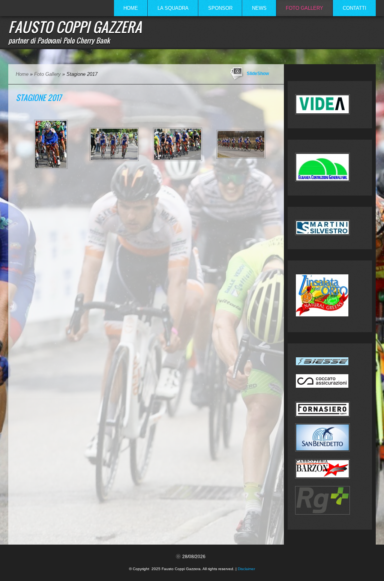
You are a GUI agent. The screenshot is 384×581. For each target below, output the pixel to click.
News (259, 8)
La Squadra (173, 8)
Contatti (354, 8)
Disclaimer (246, 569)
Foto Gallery (304, 8)
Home (130, 8)
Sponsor (220, 8)
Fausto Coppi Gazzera (75, 26)
